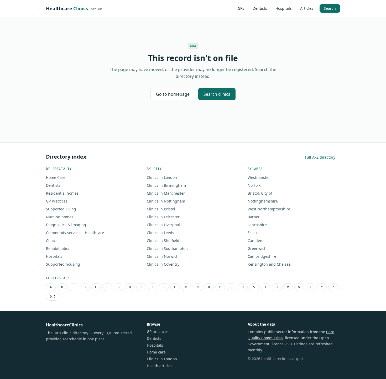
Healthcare (74, 8)
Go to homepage (173, 94)
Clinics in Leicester (163, 216)
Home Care (55, 177)
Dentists (260, 8)
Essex (252, 232)
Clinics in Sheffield (163, 240)
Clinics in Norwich (163, 256)
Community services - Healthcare (75, 232)
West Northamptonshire (269, 208)
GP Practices (56, 201)
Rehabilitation (58, 248)
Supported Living (61, 208)
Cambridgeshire (262, 256)
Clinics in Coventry (163, 264)
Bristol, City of (260, 193)
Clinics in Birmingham (166, 185)
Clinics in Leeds (160, 232)
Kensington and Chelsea (269, 264)
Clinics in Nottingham (166, 201)
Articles (306, 8)
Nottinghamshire (263, 201)
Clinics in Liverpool (163, 224)
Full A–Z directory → (322, 157)
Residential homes (62, 193)
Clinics (52, 240)
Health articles (159, 365)
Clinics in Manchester (166, 193)
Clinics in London (162, 177)
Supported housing (63, 264)
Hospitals (283, 8)
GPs (241, 8)
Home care (156, 352)
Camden (255, 240)
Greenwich (257, 248)
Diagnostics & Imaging (66, 224)
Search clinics (217, 94)
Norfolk (254, 185)
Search (330, 8)
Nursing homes (59, 216)
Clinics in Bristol (161, 208)
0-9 (52, 297)
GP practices (158, 331)
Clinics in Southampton (167, 248)
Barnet (253, 216)
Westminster (259, 177)
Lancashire (257, 224)
